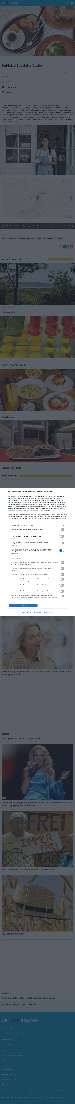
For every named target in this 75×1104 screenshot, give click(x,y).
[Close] (71, 492)
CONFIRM (23, 605)
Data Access (37, 612)
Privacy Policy (48, 612)
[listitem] (37, 525)
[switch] (61, 529)
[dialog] (37, 552)
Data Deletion (26, 612)
